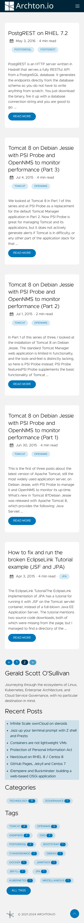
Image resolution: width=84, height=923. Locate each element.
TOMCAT (17, 826)
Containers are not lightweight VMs (38, 743)
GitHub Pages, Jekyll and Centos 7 (38, 764)
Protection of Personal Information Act (41, 750)
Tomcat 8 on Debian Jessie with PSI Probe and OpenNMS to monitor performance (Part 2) (41, 295)
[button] (9, 662)
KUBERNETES (19, 880)
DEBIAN (54, 853)
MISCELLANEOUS (56, 880)
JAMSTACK (45, 862)
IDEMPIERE (18, 835)
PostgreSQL (23, 49)
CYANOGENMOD (21, 853)
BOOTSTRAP (53, 844)
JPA (64, 576)
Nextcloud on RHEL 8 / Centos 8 (36, 757)
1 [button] (16, 662)
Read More (22, 116)
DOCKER (16, 862)
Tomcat (19, 186)
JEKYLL (16, 871)
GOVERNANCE (56, 801)
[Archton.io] (37, 6)
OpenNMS (40, 186)
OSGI (45, 835)
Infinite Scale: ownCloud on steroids (38, 724)
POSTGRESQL (20, 844)
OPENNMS (46, 826)
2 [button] (25, 662)
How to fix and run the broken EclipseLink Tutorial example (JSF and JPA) (40, 560)
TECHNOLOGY (21, 801)
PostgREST (47, 49)
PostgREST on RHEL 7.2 (38, 33)
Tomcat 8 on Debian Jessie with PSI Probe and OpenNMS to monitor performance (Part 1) (41, 426)
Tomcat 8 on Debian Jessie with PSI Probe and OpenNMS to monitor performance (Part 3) (41, 159)
